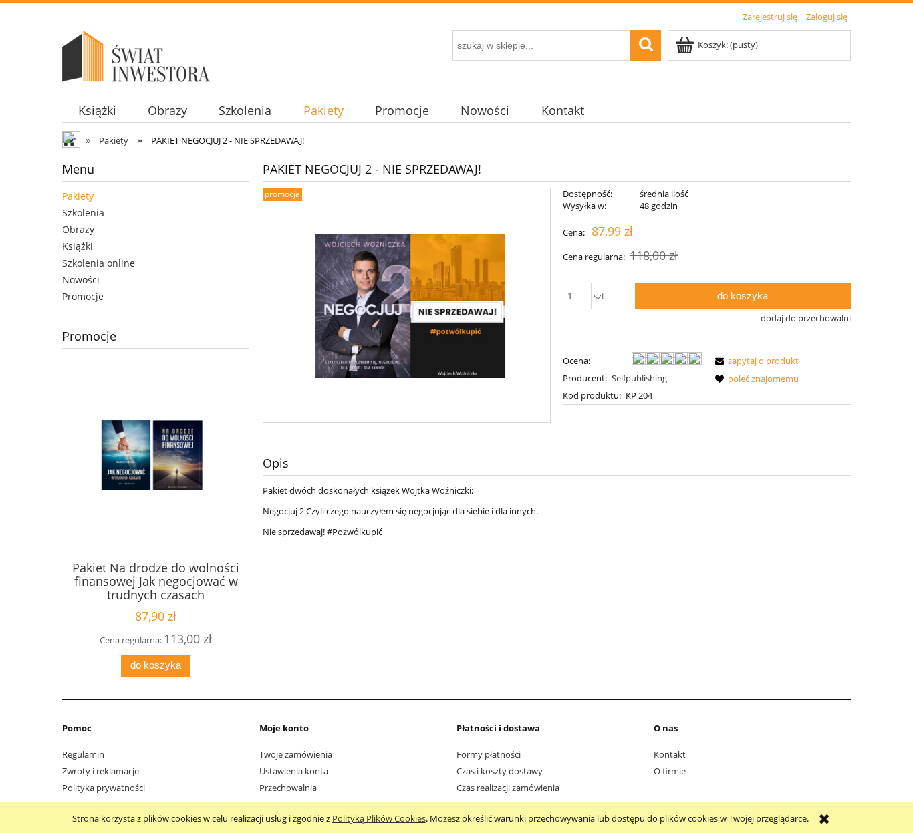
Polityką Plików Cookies (379, 818)
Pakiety (78, 196)
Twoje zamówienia (295, 754)
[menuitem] (97, 110)
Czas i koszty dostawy (499, 771)
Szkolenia (83, 212)
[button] (754, 361)
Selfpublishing (639, 378)
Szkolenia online (98, 263)
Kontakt (670, 754)
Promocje (83, 296)
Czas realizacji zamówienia (507, 788)
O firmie (670, 771)
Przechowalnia (288, 788)
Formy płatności (488, 754)
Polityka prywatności (103, 788)
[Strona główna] (139, 54)
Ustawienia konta (293, 771)
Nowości (81, 279)
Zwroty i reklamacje (100, 771)
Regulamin (83, 754)
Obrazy (78, 229)
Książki (77, 246)
